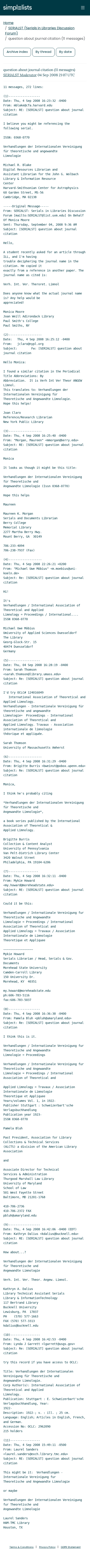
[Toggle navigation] (83, 8)
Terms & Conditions (21, 1547)
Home (8, 22)
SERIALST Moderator (20, 75)
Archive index (17, 51)
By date (65, 51)
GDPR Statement (71, 1547)
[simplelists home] (16, 7)
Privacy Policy (47, 1547)
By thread (43, 51)
